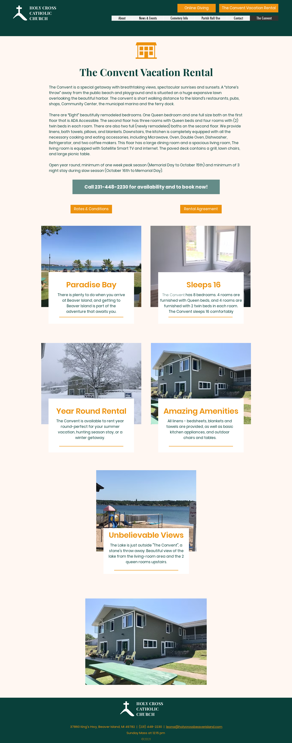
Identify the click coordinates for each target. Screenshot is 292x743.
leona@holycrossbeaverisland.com (194, 726)
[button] (146, 641)
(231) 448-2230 (151, 726)
